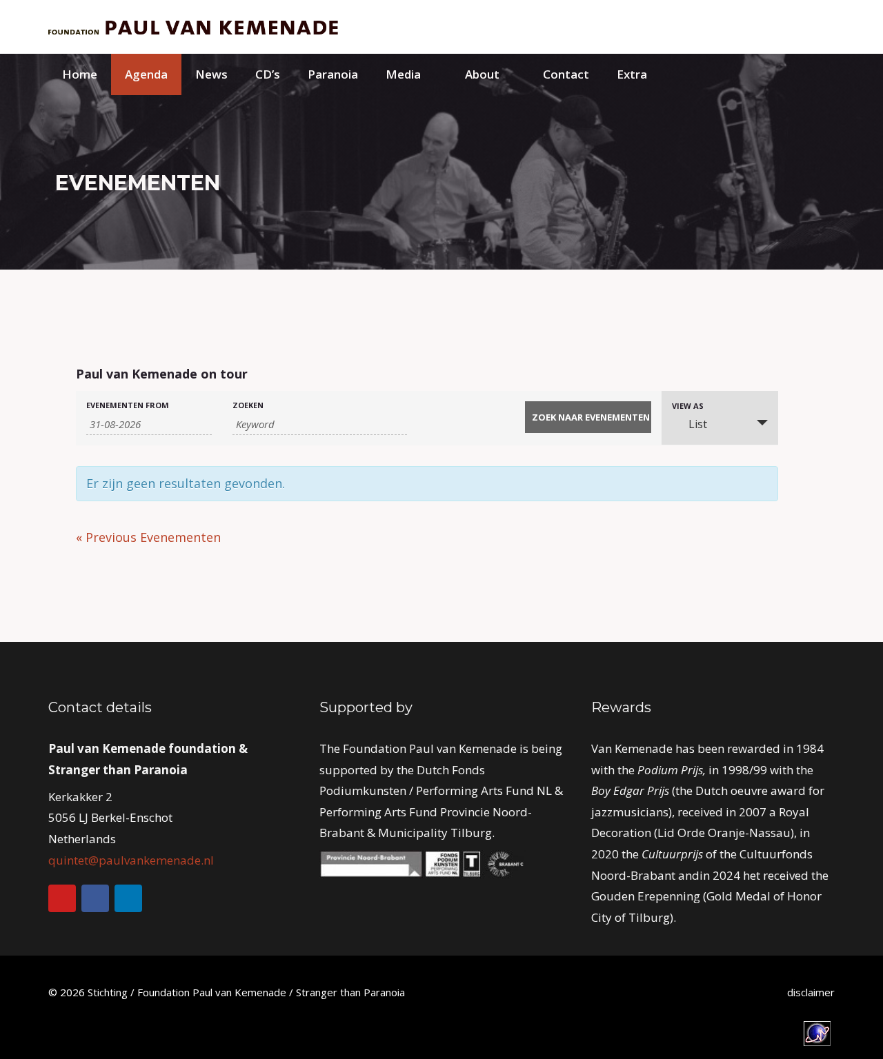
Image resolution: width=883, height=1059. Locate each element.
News (211, 74)
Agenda (146, 74)
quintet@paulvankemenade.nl (131, 860)
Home (79, 74)
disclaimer (811, 992)
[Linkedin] (128, 898)
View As (688, 406)
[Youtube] (62, 898)
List (697, 424)
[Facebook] (95, 898)
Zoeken (248, 405)
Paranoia (333, 74)
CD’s (267, 74)
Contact (566, 74)
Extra (632, 74)
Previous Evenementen (148, 537)
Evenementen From (127, 405)
